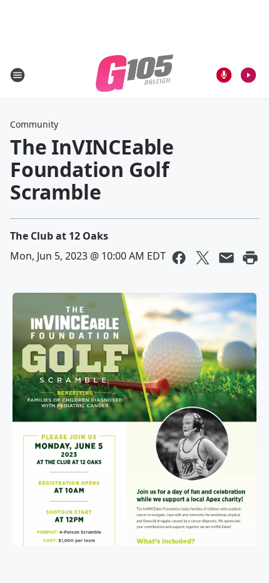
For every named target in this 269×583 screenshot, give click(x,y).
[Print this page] (250, 257)
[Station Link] (134, 74)
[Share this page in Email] (226, 257)
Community (34, 124)
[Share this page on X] (202, 257)
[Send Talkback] (223, 75)
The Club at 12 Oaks (59, 236)
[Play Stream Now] (248, 75)
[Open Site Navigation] (17, 75)
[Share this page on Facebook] (179, 257)
